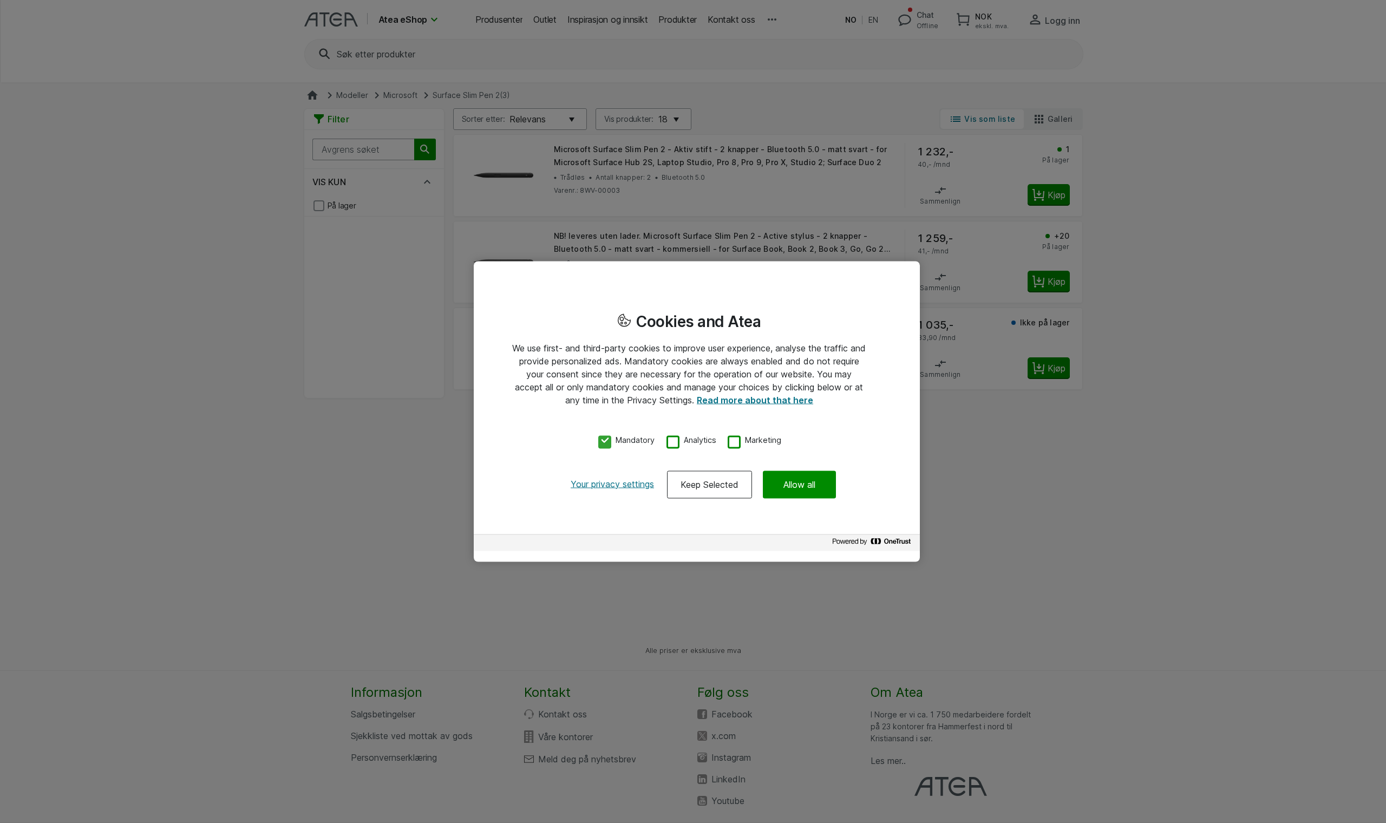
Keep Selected (709, 484)
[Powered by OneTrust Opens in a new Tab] (873, 544)
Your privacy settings (612, 483)
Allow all (799, 484)
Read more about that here (755, 400)
